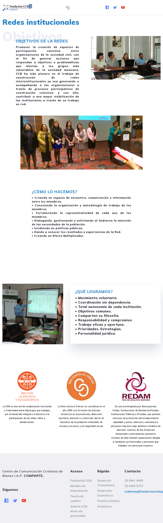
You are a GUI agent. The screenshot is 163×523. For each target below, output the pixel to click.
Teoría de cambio (77, 499)
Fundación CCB (81, 480)
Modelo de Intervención (79, 488)
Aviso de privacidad (77, 514)
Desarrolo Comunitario (106, 483)
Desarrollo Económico (105, 493)
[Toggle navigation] (68, 7)
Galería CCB (78, 506)
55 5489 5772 (134, 486)
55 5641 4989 (134, 480)
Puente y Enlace (108, 501)
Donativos (104, 506)
